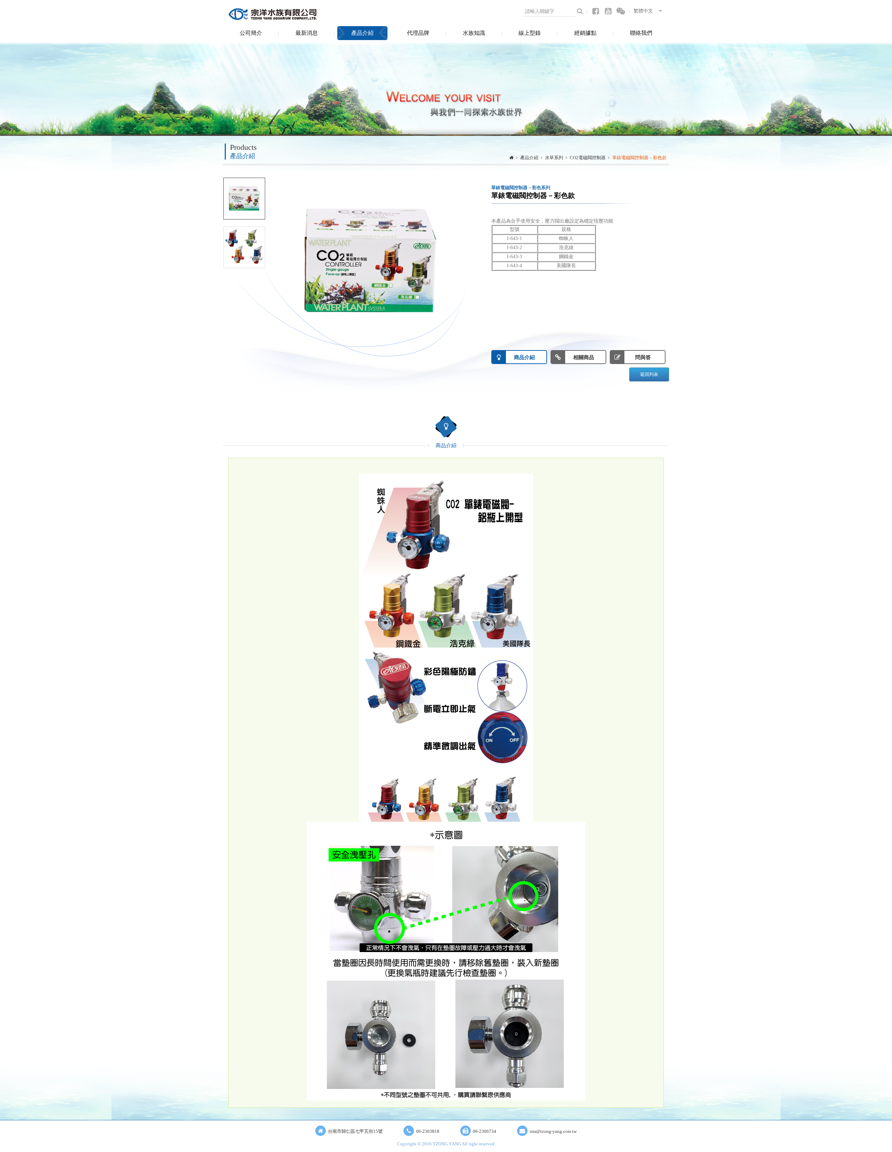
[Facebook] (595, 11)
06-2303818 (427, 1131)
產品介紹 (362, 33)
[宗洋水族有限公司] (273, 14)
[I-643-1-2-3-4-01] (244, 247)
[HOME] (511, 157)
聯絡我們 (641, 33)
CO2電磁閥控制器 (588, 157)
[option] (369, 261)
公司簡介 (251, 33)
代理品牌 (418, 33)
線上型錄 (529, 33)
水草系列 (554, 157)
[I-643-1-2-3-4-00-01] (244, 198)
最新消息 (306, 33)
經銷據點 (585, 33)
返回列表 (649, 374)
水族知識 (474, 33)
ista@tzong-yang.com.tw (553, 1131)
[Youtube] (608, 11)
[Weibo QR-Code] (621, 11)
